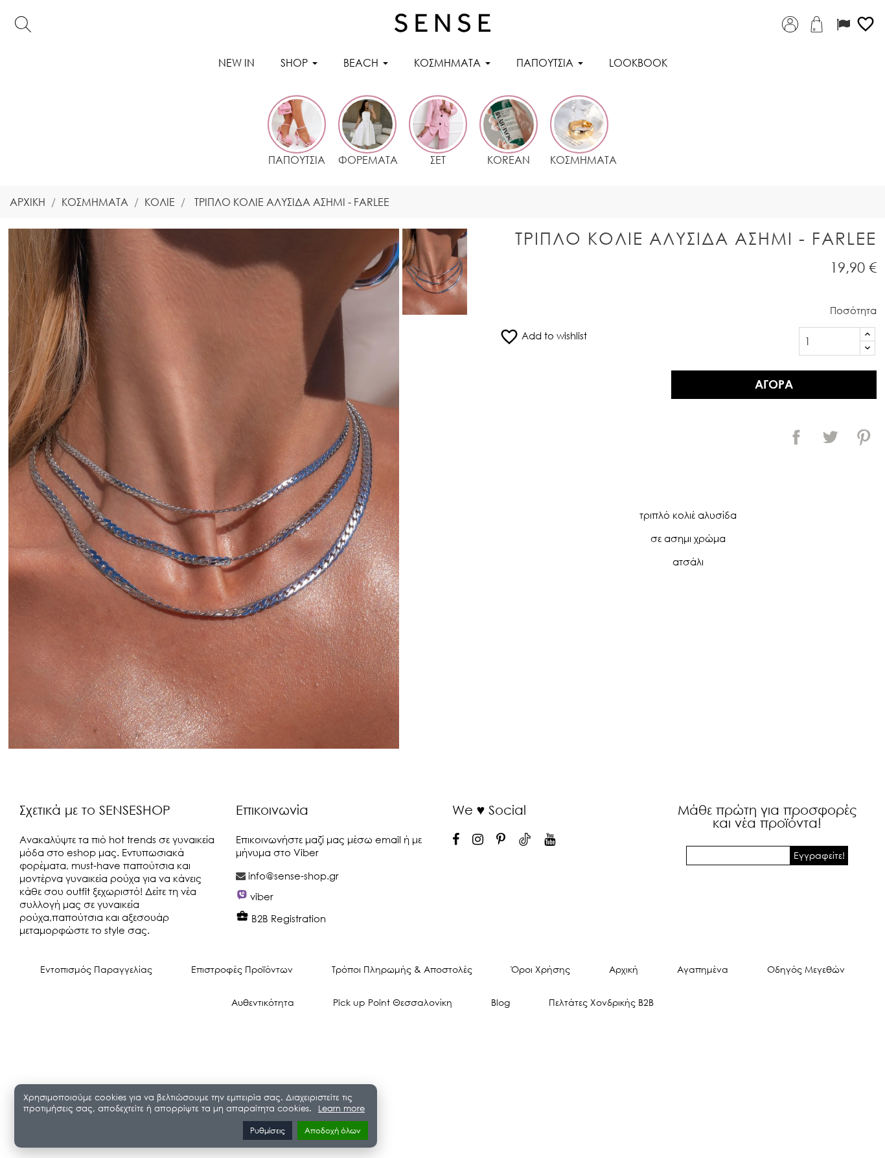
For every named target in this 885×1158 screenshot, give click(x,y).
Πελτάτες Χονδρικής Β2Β (601, 1002)
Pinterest (864, 437)
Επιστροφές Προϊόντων (242, 969)
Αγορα (774, 384)
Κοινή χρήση (796, 437)
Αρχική (623, 969)
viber (261, 896)
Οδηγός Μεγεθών (806, 969)
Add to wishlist (543, 335)
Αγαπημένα (702, 969)
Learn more (341, 1108)
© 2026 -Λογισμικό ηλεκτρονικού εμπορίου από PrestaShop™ (443, 1045)
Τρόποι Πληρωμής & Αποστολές (402, 969)
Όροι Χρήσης (540, 969)
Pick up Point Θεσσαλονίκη (392, 1002)
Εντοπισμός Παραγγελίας (96, 969)
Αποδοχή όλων (333, 1130)
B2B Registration (287, 918)
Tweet (830, 437)
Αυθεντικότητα (262, 1002)
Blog (500, 1002)
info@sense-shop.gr (293, 875)
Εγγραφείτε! (819, 855)
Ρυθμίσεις (267, 1130)
